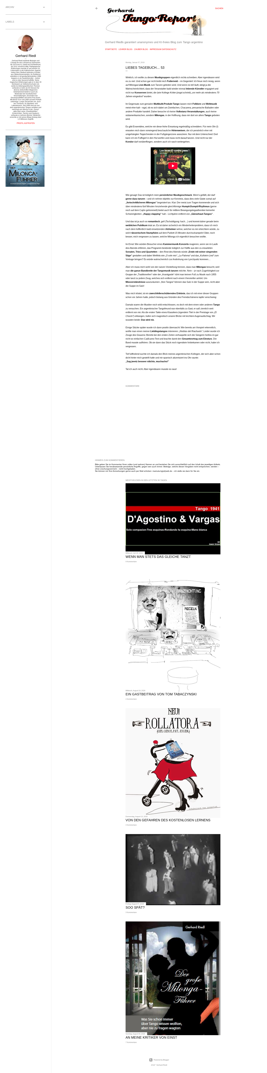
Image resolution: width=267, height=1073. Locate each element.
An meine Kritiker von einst (151, 1037)
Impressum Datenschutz (163, 49)
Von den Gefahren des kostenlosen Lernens (168, 820)
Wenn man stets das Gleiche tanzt (158, 557)
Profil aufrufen (26, 123)
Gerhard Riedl (25, 56)
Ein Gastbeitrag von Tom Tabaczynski (161, 694)
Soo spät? (135, 907)
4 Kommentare (131, 825)
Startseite (111, 49)
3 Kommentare (131, 912)
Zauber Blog (141, 49)
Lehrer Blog (125, 49)
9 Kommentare (131, 562)
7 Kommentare (131, 1042)
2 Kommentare (131, 699)
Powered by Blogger (161, 1060)
